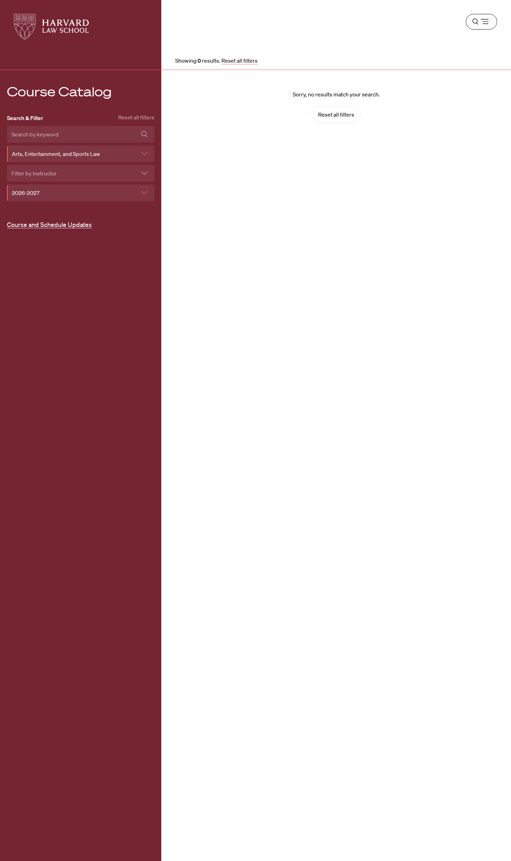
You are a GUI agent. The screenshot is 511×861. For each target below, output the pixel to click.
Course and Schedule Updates (49, 224)
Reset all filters (136, 117)
